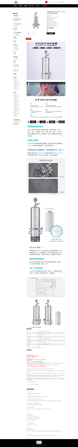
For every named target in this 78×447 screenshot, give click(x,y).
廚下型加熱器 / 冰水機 (16, 19)
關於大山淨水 (31, 5)
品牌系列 (18, 9)
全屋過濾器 (15, 44)
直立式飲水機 (16, 26)
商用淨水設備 (15, 56)
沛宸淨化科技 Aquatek (17, 96)
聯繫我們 (25, 5)
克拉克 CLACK (16, 99)
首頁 (12, 9)
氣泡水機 (14, 37)
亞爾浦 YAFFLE (16, 115)
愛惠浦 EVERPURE (16, 82)
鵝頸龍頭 (14, 73)
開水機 (15, 42)
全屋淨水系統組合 (16, 49)
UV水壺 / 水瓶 (16, 71)
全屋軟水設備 (16, 48)
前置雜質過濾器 (16, 46)
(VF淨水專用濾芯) (47, 331)
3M (14, 90)
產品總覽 (15, 5)
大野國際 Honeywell (17, 83)
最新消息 (20, 5)
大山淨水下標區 (15, 123)
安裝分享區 (45, 5)
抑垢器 (15, 54)
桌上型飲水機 (16, 25)
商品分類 (15, 13)
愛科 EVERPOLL (16, 81)
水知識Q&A (38, 5)
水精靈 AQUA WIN (16, 97)
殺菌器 (14, 61)
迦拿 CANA (15, 98)
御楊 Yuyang (15, 116)
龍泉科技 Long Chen (17, 84)
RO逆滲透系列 (15, 15)
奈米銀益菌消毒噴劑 (16, 119)
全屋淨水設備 (16, 47)
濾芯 (14, 67)
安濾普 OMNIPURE (16, 108)
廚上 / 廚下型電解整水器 (17, 32)
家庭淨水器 (15, 28)
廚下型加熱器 (16, 20)
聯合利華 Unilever (16, 114)
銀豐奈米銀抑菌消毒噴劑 (17, 121)
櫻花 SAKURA (16, 86)
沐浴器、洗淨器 (15, 65)
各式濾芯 (14, 77)
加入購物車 (51, 33)
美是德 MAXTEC (16, 107)
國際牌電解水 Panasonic (17, 85)
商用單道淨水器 (16, 59)
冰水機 (15, 21)
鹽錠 (14, 50)
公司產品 (15, 9)
